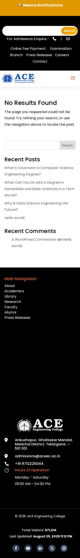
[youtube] (28, 548)
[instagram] (64, 548)
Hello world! (14, 217)
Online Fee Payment (28, 48)
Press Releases (39, 55)
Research (12, 301)
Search (67, 145)
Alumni (10, 312)
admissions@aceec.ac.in (37, 456)
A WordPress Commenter (34, 239)
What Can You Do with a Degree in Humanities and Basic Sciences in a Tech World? (39, 189)
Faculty (10, 307)
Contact (40, 61)
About (9, 285)
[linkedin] (40, 548)
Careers (62, 55)
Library (10, 296)
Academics (14, 291)
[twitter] (52, 548)
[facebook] (16, 548)
